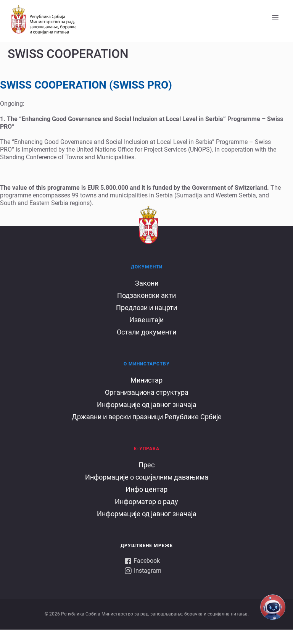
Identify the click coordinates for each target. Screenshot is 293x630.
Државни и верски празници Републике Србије (147, 417)
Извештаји (146, 320)
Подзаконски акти (146, 295)
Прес (146, 465)
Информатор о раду (146, 502)
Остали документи (146, 332)
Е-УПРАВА (146, 448)
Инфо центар (146, 489)
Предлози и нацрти (146, 308)
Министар (146, 380)
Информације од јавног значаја (146, 405)
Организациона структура (146, 392)
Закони (146, 283)
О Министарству (147, 364)
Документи (147, 267)
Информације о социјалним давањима (146, 477)
